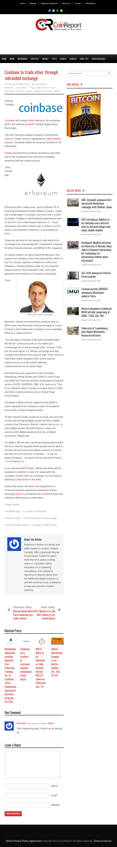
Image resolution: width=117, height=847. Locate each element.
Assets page (50, 518)
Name (54, 786)
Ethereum (47, 91)
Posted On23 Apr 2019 (91, 300)
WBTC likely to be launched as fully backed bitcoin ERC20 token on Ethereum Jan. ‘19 (41, 668)
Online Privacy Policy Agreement (23, 841)
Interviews (22, 58)
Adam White (42, 87)
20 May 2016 (22, 84)
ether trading (35, 120)
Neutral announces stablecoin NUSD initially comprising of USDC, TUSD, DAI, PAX (96, 312)
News (12, 58)
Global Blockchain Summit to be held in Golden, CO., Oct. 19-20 (56, 662)
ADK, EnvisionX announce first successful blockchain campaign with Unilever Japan (96, 203)
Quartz (11, 254)
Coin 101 (72, 58)
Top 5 (54, 58)
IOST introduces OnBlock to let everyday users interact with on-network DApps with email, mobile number (95, 224)
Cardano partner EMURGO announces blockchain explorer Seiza (94, 292)
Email (54, 795)
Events (63, 58)
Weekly (45, 58)
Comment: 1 (22, 87)
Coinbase (20, 91)
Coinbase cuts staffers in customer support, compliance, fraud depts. (26, 664)
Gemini (20, 494)
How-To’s (84, 58)
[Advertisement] (58, 42)
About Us (66, 3)
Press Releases (98, 58)
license (42, 490)
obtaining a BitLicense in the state (23, 479)
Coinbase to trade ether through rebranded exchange (31, 75)
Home (22, 3)
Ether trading (33, 91)
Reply (51, 723)
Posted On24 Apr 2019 (91, 280)
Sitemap (33, 3)
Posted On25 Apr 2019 (91, 264)
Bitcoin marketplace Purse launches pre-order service (23, 614)
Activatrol (22, 723)
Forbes (8, 153)
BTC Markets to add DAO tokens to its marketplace (44, 614)
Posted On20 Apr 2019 (91, 320)
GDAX (56, 91)
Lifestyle (35, 58)
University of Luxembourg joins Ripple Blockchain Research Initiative (94, 331)
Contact (77, 3)
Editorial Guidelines (49, 3)
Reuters (30, 468)
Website (55, 805)
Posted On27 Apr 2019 (91, 234)
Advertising (90, 3)
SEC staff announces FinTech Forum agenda (96, 274)
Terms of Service (103, 841)
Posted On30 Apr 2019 (91, 211)
